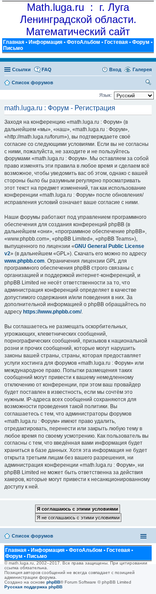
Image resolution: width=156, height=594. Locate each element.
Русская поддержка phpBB (33, 586)
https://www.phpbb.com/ (52, 312)
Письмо (13, 48)
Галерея (142, 69)
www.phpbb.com (24, 261)
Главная (13, 42)
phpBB (53, 582)
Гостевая (116, 42)
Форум (141, 42)
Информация (45, 42)
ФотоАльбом (83, 42)
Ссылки (21, 69)
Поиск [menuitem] (149, 83)
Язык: (105, 95)
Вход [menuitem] (115, 69)
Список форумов (32, 535)
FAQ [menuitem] (47, 69)
